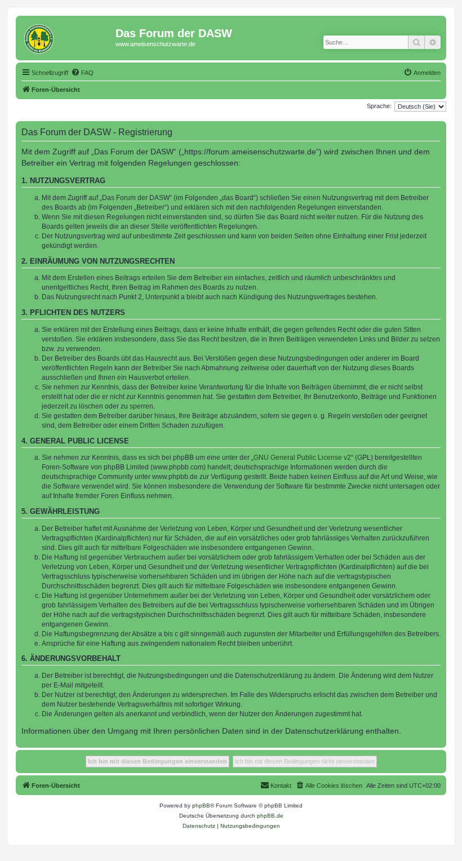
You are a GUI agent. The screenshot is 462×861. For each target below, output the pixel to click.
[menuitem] (82, 72)
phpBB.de (270, 816)
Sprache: (379, 106)
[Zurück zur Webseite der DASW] (67, 37)
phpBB (201, 805)
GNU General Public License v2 (302, 457)
